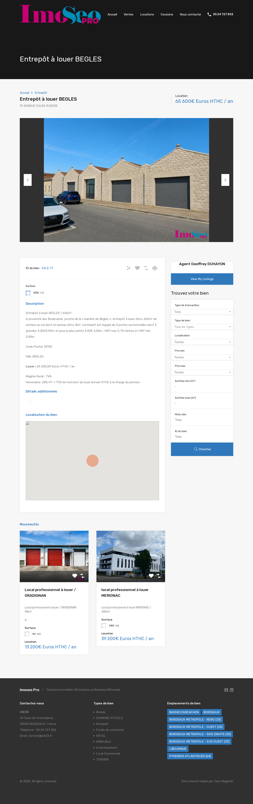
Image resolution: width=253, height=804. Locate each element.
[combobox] (202, 312)
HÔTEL (101, 736)
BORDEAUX (212, 712)
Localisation (182, 335)
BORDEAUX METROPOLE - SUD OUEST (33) (199, 741)
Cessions (167, 14)
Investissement (106, 747)
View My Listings (202, 279)
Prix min (180, 350)
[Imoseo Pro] (60, 22)
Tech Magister (223, 781)
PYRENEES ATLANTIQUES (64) (190, 756)
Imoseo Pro (29, 690)
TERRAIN (102, 759)
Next (225, 180)
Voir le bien (54, 572)
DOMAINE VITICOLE (109, 718)
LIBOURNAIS (177, 749)
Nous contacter (190, 14)
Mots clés (180, 414)
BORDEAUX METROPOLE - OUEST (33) (196, 727)
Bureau (100, 712)
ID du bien (181, 431)
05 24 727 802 (223, 14)
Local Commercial (108, 753)
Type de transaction (187, 305)
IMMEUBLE (103, 741)
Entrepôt (41, 93)
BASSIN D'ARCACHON (184, 712)
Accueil (112, 14)
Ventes (128, 14)
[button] (92, 461)
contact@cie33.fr (40, 736)
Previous (28, 180)
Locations (147, 14)
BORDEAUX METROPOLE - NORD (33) (195, 719)
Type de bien (182, 320)
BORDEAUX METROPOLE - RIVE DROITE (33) (200, 734)
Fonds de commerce (110, 730)
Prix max (180, 365)
